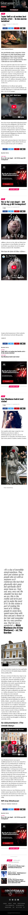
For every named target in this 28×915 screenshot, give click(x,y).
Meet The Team (19, 907)
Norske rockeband (21, 903)
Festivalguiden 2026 (20, 905)
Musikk (14, 903)
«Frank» (10, 681)
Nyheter (9, 903)
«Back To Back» (12, 697)
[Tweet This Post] (11, 28)
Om (23, 907)
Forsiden (5, 903)
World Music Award (19, 54)
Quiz (13, 907)
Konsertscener (8, 907)
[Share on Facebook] (5, 28)
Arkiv (4, 25)
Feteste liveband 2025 (10, 905)
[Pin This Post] (16, 28)
